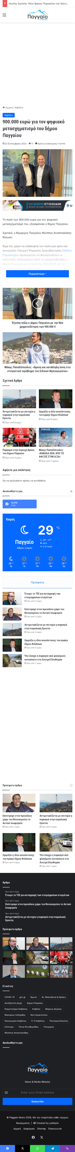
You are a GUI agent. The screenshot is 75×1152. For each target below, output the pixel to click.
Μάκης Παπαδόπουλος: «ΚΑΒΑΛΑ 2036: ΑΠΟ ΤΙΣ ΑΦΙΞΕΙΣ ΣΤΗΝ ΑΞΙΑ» (51, 453)
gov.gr (22, 997)
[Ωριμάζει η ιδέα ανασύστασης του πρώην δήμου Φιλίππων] (55, 398)
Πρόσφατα (37, 582)
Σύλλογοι (9, 1026)
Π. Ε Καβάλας (38, 1021)
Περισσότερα (37, 273)
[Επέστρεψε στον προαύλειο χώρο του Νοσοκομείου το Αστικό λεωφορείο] (12, 614)
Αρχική (9, 107)
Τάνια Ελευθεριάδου (28, 1026)
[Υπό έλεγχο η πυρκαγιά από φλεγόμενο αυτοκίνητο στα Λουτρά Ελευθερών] (12, 660)
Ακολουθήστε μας (13, 1042)
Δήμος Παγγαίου (35, 1003)
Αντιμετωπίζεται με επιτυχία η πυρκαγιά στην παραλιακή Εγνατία (19, 415)
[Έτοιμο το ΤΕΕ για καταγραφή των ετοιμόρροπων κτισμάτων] (12, 598)
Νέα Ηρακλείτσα (38, 1015)
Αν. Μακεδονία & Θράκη (54, 997)
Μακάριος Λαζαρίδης (15, 1015)
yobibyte (54, 1123)
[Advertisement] (37, 63)
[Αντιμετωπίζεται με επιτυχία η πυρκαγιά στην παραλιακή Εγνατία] (19, 398)
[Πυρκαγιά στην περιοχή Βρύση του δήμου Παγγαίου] (19, 437)
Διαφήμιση (29, 1128)
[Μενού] (4, 16)
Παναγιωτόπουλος (59, 1021)
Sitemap (41, 1128)
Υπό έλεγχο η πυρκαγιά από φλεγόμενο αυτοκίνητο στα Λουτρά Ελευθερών (54, 859)
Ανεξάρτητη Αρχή (13, 1003)
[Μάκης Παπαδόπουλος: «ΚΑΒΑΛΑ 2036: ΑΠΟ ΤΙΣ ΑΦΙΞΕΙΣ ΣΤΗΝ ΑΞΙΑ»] (55, 437)
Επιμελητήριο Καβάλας (16, 1009)
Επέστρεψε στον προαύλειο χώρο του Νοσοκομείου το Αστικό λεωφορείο (17, 819)
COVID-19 (9, 997)
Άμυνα (33, 997)
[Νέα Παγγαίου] (37, 15)
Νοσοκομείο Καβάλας (15, 1021)
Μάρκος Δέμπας (53, 1009)
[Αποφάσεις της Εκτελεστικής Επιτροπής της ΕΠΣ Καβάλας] (37, 971)
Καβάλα (19, 107)
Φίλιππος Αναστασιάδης (16, 1032)
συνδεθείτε (40, 480)
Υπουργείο (48, 1026)
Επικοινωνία (55, 1128)
